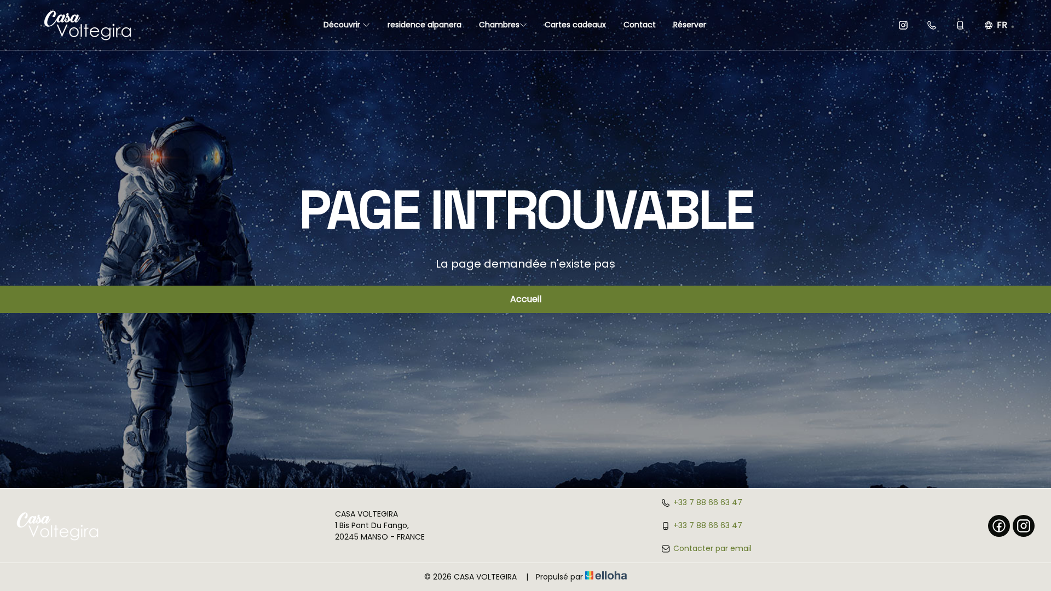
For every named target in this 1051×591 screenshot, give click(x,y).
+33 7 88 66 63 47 (707, 502)
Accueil (525, 299)
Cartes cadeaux (575, 24)
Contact (639, 24)
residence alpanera (424, 24)
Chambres (499, 24)
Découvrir (343, 24)
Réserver (689, 24)
